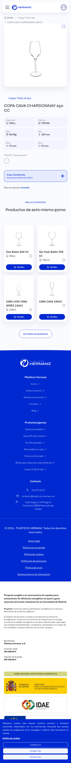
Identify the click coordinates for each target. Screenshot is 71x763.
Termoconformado (33, 455)
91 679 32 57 (38, 490)
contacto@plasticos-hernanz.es (38, 496)
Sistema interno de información (34, 574)
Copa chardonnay (16, 174)
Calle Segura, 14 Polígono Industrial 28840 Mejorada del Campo (38, 505)
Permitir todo (35, 757)
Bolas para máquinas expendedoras (34, 462)
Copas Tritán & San (20, 98)
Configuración (35, 745)
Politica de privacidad (34, 547)
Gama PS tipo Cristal (33, 435)
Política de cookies (11, 738)
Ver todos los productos (35, 333)
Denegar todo (35, 751)
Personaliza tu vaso (34, 449)
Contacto (34, 403)
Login (63, 7)
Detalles (20, 267)
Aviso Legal (34, 540)
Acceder (25, 187)
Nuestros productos (34, 397)
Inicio (10, 17)
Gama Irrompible (34, 429)
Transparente (6, 161)
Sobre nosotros (34, 390)
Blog (34, 410)
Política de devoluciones (34, 560)
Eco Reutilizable (33, 442)
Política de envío (33, 567)
